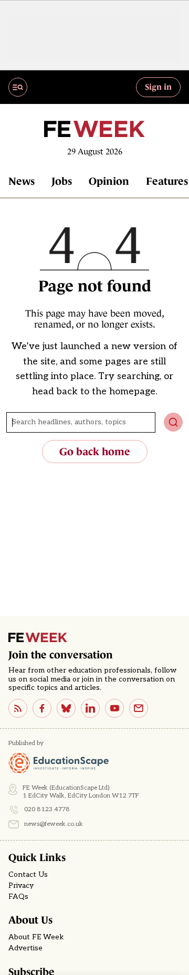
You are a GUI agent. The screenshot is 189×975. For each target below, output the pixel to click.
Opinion (109, 181)
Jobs (61, 181)
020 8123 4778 (47, 809)
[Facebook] (42, 708)
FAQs (18, 897)
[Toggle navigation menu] (17, 87)
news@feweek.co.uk (53, 824)
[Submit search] (173, 422)
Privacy (21, 886)
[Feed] (17, 708)
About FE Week (36, 937)
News (21, 181)
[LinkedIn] (90, 708)
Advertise (25, 948)
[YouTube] (114, 708)
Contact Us (28, 875)
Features (167, 181)
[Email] (138, 708)
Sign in (158, 86)
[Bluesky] (66, 708)
